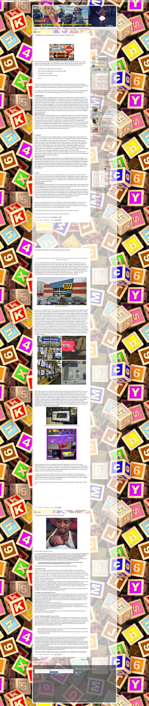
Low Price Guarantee (73, 399)
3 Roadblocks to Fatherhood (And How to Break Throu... (98, 193)
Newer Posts (39, 659)
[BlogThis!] (56, 220)
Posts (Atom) (44, 662)
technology (99, 99)
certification (100, 77)
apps (101, 76)
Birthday (112, 76)
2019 (95, 165)
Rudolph (107, 94)
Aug (96, 173)
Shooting (94, 95)
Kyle (41, 220)
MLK (107, 89)
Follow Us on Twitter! (100, 63)
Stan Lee (111, 97)
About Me (42, 28)
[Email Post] (52, 220)
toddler (105, 99)
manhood (101, 88)
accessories (68, 321)
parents (110, 91)
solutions (94, 97)
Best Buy (75, 274)
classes (111, 77)
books (95, 77)
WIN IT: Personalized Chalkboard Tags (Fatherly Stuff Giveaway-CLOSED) (106, 108)
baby (109, 76)
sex (112, 94)
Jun (96, 177)
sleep (99, 95)
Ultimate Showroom (47, 313)
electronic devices (67, 267)
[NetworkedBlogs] (54, 669)
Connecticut (110, 79)
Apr (96, 182)
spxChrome (74, 700)
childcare (106, 77)
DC (106, 82)
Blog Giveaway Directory (109, 162)
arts (105, 76)
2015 (95, 167)
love (112, 86)
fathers (100, 83)
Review (100, 94)
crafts (105, 80)
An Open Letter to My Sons (105, 118)
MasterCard (102, 89)
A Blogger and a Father (109, 152)
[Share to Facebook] (59, 220)
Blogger (85, 700)
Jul (96, 175)
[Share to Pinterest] (60, 220)
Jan (96, 188)
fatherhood (94, 83)
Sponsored (100, 97)
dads (93, 82)
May (96, 179)
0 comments (46, 220)
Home (36, 28)
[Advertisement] (61, 234)
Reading (106, 92)
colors (93, 79)
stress (93, 99)
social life (111, 95)
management (94, 88)
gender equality (96, 85)
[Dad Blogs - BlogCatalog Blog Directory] (86, 669)
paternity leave (95, 92)
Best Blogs (78, 674)
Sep (96, 171)
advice (97, 76)
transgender (111, 99)
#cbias (93, 76)
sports (106, 97)
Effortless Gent (109, 176)
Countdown (99, 80)
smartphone (105, 95)
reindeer (93, 94)
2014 (95, 170)
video (99, 100)
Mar (96, 184)
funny (105, 83)
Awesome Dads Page (83, 28)
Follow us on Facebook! (101, 66)
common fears (101, 79)
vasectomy (94, 100)
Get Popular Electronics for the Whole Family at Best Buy (52, 250)
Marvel (97, 89)
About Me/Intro (96, 137)
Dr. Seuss (111, 82)
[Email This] (54, 220)
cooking (93, 80)
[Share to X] (57, 220)
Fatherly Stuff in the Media (69, 28)
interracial (101, 86)
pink (101, 92)
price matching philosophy (59, 477)
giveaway (106, 85)
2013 (95, 214)
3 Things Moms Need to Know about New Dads (49, 515)
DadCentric (108, 166)
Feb (96, 186)
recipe (112, 92)
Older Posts (85, 659)
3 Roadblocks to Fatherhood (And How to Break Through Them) (54, 35)
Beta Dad (107, 157)
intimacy (107, 86)
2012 (95, 216)
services (72, 332)
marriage (106, 88)
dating (98, 82)
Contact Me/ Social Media (53, 28)
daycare (102, 82)
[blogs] (79, 673)
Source (39, 78)
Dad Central (110, 80)
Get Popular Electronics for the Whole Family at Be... (98, 201)
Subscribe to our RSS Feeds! (102, 59)
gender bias (111, 83)
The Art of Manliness (107, 186)
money (111, 89)
